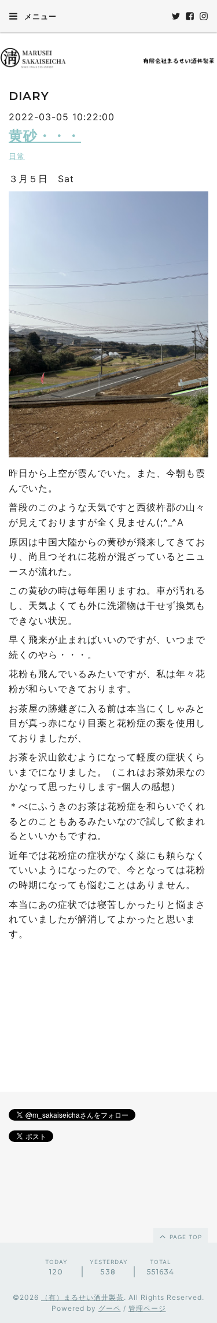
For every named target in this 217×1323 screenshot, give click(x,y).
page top (184, 1236)
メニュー (39, 16)
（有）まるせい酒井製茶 (82, 1297)
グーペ (109, 1308)
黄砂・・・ (45, 135)
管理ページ (147, 1308)
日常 (17, 156)
